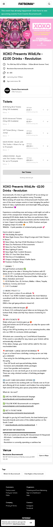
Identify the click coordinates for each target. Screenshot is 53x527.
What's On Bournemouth (12, 474)
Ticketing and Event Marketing (36, 490)
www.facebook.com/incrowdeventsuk (20, 425)
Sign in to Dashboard (33, 493)
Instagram (29, 506)
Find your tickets (11, 493)
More (5, 112)
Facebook (29, 508)
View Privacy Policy (19, 524)
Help (28, 495)
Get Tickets (26, 172)
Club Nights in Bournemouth (34, 474)
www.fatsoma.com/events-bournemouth (18, 413)
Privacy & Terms (11, 506)
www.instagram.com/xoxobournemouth (18, 406)
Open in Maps (44, 455)
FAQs (8, 495)
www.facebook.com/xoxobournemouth (18, 399)
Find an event (10, 490)
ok (31, 523)
